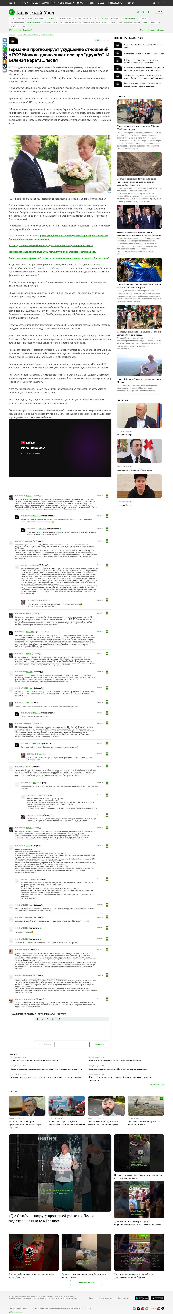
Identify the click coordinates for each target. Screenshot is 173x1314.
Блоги (91, 3)
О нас (91, 1298)
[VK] (4, 40)
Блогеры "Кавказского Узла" (28, 35)
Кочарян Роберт (124, 434)
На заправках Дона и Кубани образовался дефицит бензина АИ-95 (67, 1123)
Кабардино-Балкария (129, 19)
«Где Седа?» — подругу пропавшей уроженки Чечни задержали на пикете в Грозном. (51, 1218)
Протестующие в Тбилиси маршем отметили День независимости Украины (139, 286)
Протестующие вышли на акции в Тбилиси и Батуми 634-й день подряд (139, 333)
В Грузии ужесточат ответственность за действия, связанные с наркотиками (141, 61)
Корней (29, 496)
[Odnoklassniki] (4, 62)
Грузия (96, 19)
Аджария (21, 19)
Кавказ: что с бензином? (21, 30)
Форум (80, 3)
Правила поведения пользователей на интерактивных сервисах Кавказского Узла (62, 1308)
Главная (12, 35)
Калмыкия (143, 19)
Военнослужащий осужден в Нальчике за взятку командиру (118, 1068)
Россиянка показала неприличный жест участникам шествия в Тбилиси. (133, 1275)
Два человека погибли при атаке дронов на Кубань (144, 1123)
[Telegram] (4, 45)
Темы (24, 3)
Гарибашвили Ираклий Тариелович (134, 469)
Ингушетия (115, 19)
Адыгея (30, 19)
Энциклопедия (65, 3)
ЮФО (24, 26)
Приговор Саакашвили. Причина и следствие (144, 53)
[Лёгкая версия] (154, 3)
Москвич (29, 541)
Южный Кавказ (14, 26)
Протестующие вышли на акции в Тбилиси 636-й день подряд (138, 128)
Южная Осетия (155, 22)
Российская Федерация (68, 22)
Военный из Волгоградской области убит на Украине (115, 1060)
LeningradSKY (31, 999)
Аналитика (47, 3)
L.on (27, 950)
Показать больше (87, 1282)
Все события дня (156, 1084)
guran (28, 766)
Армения (51, 19)
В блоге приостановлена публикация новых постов (143, 45)
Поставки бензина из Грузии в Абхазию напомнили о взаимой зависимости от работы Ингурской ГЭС (136, 181)
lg (27, 928)
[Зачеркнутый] (52, 1019)
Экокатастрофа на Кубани (153, 30)
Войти (159, 12)
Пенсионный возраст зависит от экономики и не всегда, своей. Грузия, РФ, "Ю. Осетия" (144, 69)
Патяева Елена (124, 504)
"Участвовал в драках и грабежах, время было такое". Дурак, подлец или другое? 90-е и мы (144, 76)
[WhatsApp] (4, 49)
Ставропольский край (132, 22)
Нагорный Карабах (50, 22)
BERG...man (36, 516)
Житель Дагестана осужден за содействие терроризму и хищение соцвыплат (120, 1078)
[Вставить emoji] (59, 1019)
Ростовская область (86, 22)
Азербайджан (40, 19)
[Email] (4, 70)
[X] (4, 57)
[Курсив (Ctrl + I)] (42, 1019)
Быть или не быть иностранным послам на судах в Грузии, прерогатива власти (142, 84)
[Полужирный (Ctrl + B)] (37, 1019)
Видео (101, 3)
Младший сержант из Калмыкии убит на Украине (35, 1060)
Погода (130, 3)
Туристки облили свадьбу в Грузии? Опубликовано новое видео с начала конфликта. (138, 1223)
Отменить (99, 1044)
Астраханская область (64, 19)
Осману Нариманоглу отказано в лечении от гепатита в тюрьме (104, 1123)
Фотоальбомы (115, 3)
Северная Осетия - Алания (105, 22)
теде (40, 600)
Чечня (144, 22)
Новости (13, 3)
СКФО (120, 22)
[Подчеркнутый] (47, 1019)
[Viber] (4, 53)
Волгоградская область (83, 19)
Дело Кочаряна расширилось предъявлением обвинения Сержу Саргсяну (25, 1124)
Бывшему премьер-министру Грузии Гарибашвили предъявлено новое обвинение (139, 233)
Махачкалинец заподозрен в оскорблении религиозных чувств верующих (47, 1076)
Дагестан (105, 19)
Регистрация (45, 1044)
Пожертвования (123, 1298)
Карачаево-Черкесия (16, 22)
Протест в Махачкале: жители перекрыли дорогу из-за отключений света (138, 1176)
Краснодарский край (34, 22)
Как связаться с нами (105, 1298)
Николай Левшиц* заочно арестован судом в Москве (139, 380)
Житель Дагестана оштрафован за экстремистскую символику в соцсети (46, 1068)
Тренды (34, 3)
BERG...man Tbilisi (47, 35)
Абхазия (12, 19)
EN (163, 3)
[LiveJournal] (4, 66)
